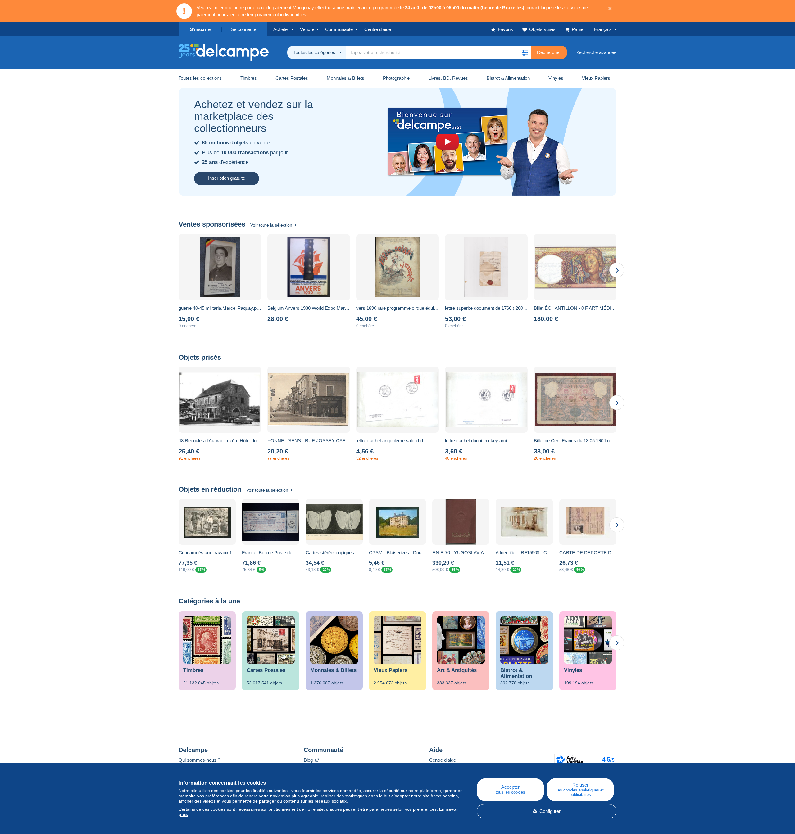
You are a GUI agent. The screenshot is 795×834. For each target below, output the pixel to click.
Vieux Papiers (596, 78)
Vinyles (555, 78)
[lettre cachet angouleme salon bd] (397, 400)
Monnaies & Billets (345, 78)
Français (603, 29)
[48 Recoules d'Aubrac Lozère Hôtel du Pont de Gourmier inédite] (220, 400)
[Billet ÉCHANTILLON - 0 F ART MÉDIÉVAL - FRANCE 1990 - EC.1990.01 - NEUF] (575, 267)
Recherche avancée (595, 52)
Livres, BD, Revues (448, 78)
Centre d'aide (442, 760)
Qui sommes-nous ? (199, 760)
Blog (309, 760)
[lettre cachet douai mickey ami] (486, 400)
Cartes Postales (291, 78)
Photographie (396, 78)
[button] (524, 52)
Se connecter (244, 29)
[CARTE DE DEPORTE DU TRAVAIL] (587, 522)
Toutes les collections (200, 78)
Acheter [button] (281, 29)
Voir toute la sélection (271, 225)
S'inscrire (200, 29)
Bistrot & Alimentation (508, 78)
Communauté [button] (339, 29)
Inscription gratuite (226, 178)
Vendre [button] (307, 29)
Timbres (248, 78)
